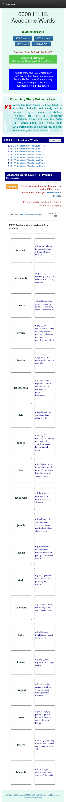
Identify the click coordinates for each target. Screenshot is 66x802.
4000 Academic (22, 38)
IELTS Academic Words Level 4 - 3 (27, 152)
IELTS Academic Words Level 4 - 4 (27, 154)
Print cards (12, 186)
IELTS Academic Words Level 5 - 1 (27, 157)
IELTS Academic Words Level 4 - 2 (27, 149)
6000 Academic (43, 38)
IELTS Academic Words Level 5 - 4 (27, 166)
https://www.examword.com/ (31, 214)
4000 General (23, 43)
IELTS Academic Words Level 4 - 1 (27, 146)
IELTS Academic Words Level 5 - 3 (27, 163)
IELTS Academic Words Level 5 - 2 (27, 160)
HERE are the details (54, 194)
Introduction (55, 140)
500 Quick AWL (41, 43)
